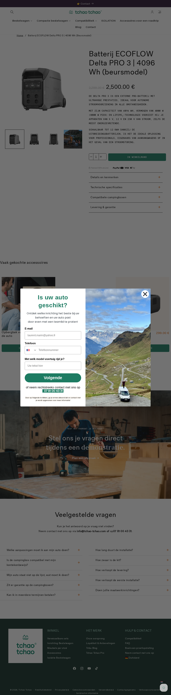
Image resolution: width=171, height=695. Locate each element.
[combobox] (31, 350)
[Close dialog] (145, 294)
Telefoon (30, 343)
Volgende (53, 377)
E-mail (29, 328)
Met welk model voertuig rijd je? (44, 359)
